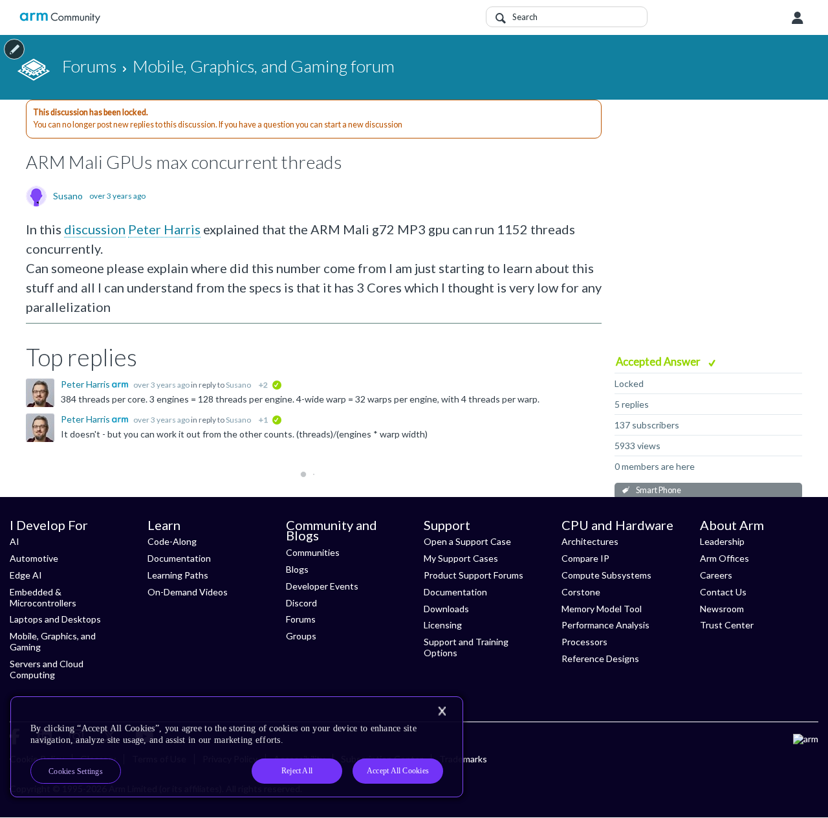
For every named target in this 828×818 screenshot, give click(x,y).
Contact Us (723, 591)
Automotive (34, 558)
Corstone (580, 591)
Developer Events (322, 585)
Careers (716, 574)
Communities (313, 552)
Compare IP (585, 558)
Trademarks (463, 758)
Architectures (589, 541)
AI (14, 541)
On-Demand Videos (187, 591)
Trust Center (727, 624)
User (797, 18)
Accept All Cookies (398, 770)
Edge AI (26, 574)
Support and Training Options (466, 647)
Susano (68, 196)
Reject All (296, 770)
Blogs (297, 569)
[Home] (59, 17)
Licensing (443, 624)
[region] (236, 746)
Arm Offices (724, 558)
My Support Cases (461, 558)
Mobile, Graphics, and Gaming (53, 641)
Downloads (446, 608)
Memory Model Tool (601, 608)
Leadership (722, 541)
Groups (301, 635)
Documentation (179, 558)
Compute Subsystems (606, 574)
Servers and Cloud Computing (46, 669)
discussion (94, 229)
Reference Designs (600, 658)
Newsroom (722, 608)
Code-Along (172, 541)
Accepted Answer (659, 361)
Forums (301, 619)
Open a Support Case (467, 541)
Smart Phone (658, 490)
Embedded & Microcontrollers (43, 597)
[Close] (442, 711)
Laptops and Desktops (55, 619)
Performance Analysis (605, 624)
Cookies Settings (76, 771)
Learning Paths (177, 574)
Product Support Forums (473, 574)
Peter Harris (164, 229)
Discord (301, 602)
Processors (584, 641)
